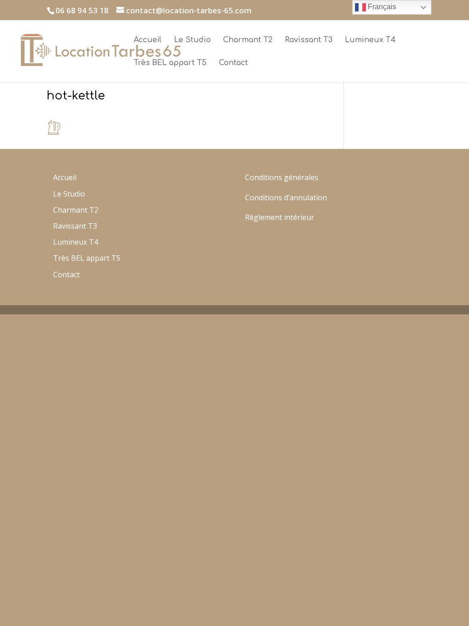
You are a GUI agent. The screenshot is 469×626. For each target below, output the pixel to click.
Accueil (148, 40)
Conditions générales (281, 177)
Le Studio (192, 40)
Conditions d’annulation (286, 197)
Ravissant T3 (309, 40)
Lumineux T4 (370, 40)
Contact (233, 63)
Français (381, 7)
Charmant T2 (248, 40)
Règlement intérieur (279, 217)
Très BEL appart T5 (170, 63)
